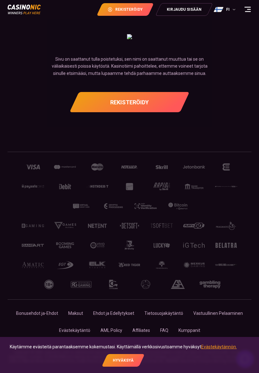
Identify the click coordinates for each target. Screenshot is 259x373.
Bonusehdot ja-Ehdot (37, 313)
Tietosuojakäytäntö (163, 313)
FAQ (164, 330)
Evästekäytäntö (74, 330)
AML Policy (111, 330)
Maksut (75, 313)
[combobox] (225, 9)
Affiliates (141, 330)
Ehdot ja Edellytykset (113, 313)
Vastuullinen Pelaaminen (218, 313)
